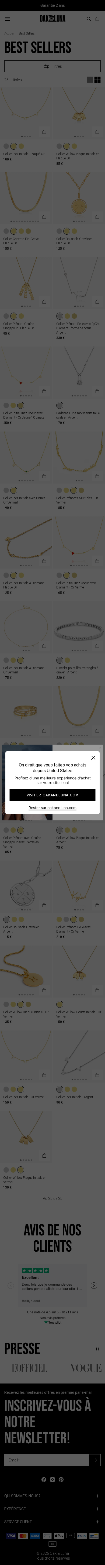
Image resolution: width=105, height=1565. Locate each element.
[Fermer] (93, 757)
